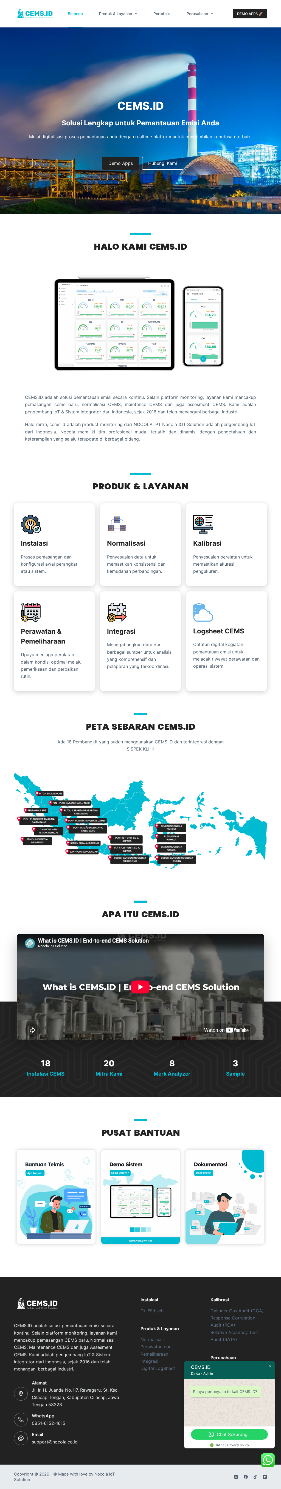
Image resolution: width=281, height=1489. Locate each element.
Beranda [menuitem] (75, 13)
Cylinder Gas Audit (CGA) (237, 1310)
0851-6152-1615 (48, 1423)
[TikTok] (255, 1477)
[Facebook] (246, 1477)
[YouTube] (265, 1477)
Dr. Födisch (152, 1310)
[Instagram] (236, 1477)
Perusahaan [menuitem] (197, 13)
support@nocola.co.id (55, 1442)
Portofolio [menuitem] (161, 13)
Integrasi (121, 631)
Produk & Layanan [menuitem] (115, 13)
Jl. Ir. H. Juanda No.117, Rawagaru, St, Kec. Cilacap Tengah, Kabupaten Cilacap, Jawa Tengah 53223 (75, 1397)
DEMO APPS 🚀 (250, 14)
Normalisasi (126, 543)
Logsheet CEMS (218, 631)
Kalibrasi (207, 543)
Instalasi (34, 543)
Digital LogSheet (157, 1368)
